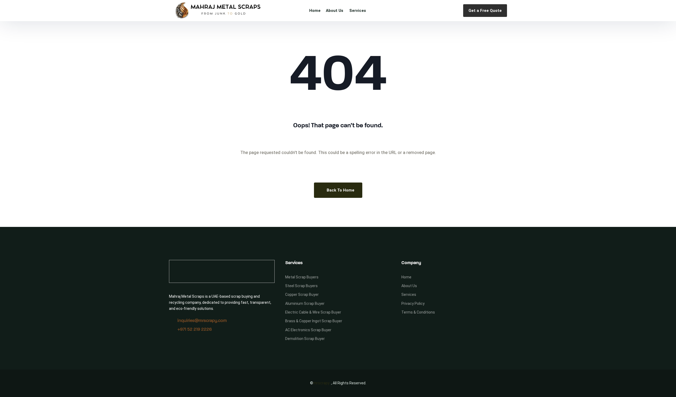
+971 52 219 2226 (194, 329)
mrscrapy (321, 383)
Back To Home (340, 190)
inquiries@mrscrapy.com (202, 321)
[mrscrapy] (218, 10)
